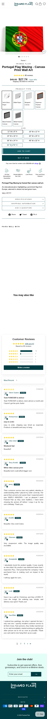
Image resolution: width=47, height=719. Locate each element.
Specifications (23, 199)
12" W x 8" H (12, 132)
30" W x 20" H (34, 136)
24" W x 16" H (12, 136)
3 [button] (24, 644)
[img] (9, 389)
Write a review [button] (24, 368)
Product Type (23, 89)
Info (23, 702)
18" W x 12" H (34, 132)
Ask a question (23, 208)
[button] (19, 75)
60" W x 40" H (12, 145)
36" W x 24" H (12, 141)
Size (23, 128)
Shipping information (23, 203)
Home (23, 60)
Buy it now (23, 158)
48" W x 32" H (34, 141)
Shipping (15, 81)
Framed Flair (23, 64)
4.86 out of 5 (29, 344)
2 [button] (20, 644)
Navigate (23, 697)
